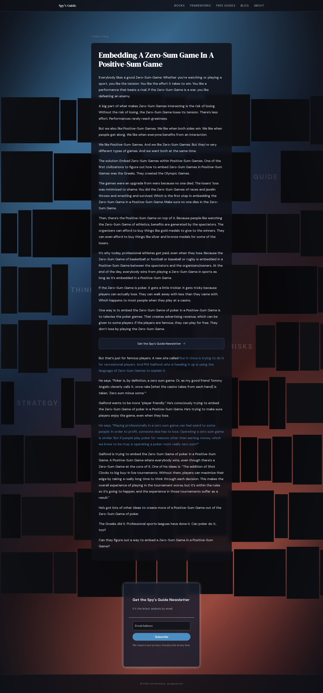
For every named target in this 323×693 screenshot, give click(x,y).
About (259, 5)
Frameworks (200, 5)
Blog (245, 5)
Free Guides (225, 5)
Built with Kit (161, 653)
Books (179, 5)
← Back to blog (99, 36)
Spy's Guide (67, 5)
